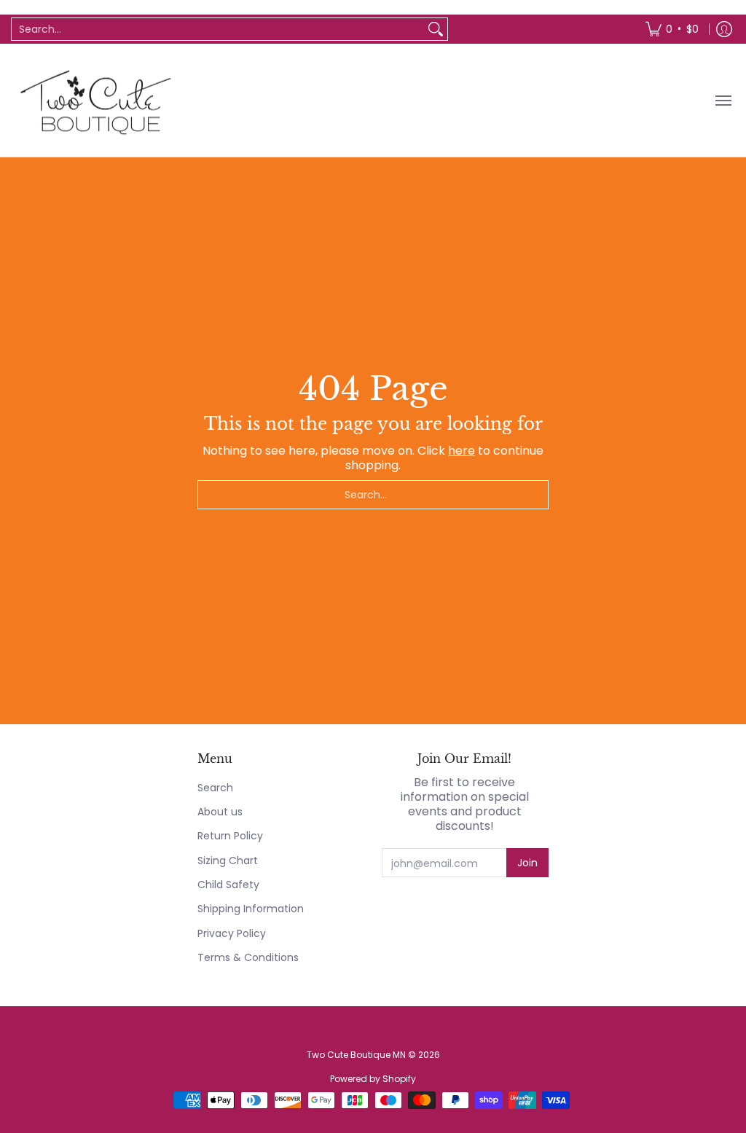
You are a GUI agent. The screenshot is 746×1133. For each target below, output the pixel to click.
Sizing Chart (227, 860)
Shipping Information (250, 908)
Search (215, 787)
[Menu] (722, 100)
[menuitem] (672, 29)
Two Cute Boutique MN (356, 1054)
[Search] (435, 29)
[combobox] (218, 29)
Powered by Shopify (373, 1079)
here (461, 450)
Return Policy (230, 835)
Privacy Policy (231, 933)
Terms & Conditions (248, 957)
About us (220, 811)
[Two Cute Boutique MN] (95, 100)
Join (527, 862)
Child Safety (228, 884)
